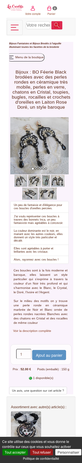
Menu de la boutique (29, 57)
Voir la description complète (32, 331)
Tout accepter (15, 452)
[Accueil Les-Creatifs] (15, 7)
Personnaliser (68, 452)
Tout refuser (41, 452)
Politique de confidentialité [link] (41, 458)
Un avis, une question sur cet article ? (38, 390)
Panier (51, 10)
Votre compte (33, 13)
